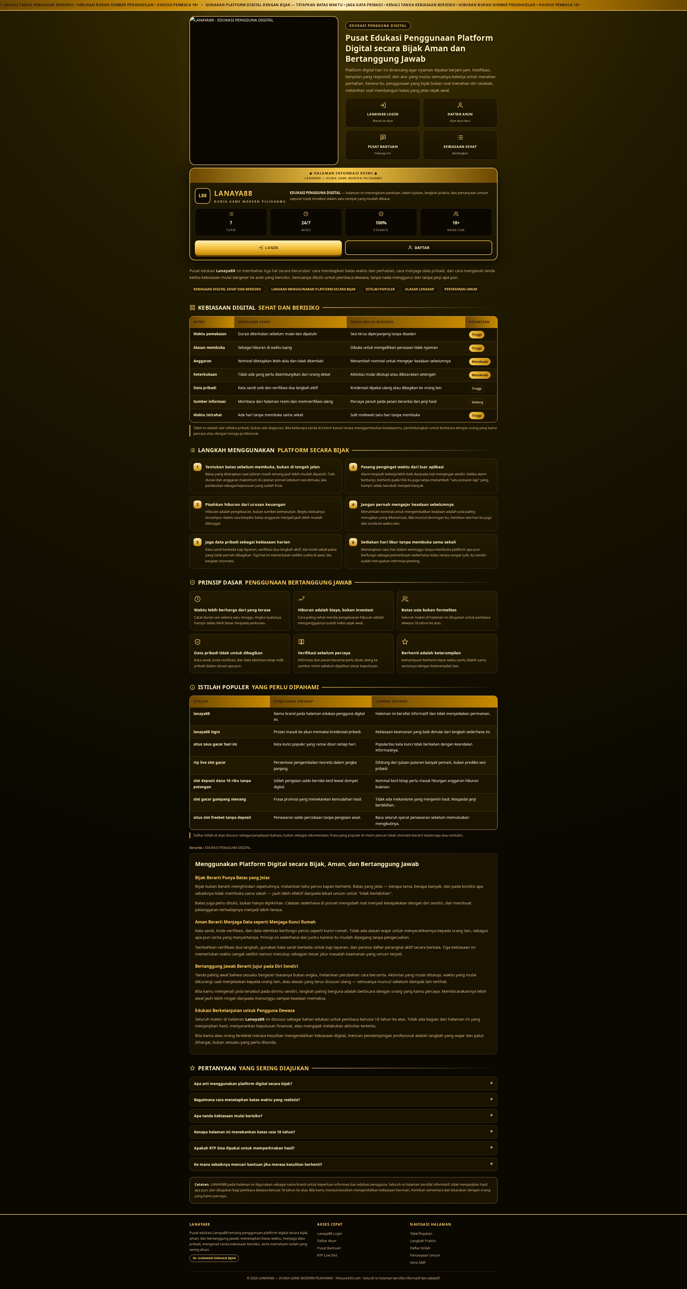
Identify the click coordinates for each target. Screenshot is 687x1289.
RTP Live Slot (327, 1255)
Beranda (195, 847)
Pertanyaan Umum (425, 1255)
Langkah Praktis (423, 1241)
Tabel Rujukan (421, 1233)
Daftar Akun (326, 1241)
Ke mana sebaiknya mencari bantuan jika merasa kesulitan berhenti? (258, 1164)
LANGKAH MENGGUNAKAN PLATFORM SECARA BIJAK (313, 289)
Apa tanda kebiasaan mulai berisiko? (228, 1115)
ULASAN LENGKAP (419, 289)
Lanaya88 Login (329, 1233)
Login (271, 247)
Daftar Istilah (420, 1248)
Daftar (422, 247)
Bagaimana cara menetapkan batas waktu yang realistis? (247, 1099)
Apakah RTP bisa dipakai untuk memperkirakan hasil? (244, 1148)
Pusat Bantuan (329, 1248)
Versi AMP (418, 1262)
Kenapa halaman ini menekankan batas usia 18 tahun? (244, 1131)
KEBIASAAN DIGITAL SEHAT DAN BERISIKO (227, 289)
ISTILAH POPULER (380, 289)
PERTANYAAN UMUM (460, 289)
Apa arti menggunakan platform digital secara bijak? (243, 1083)
